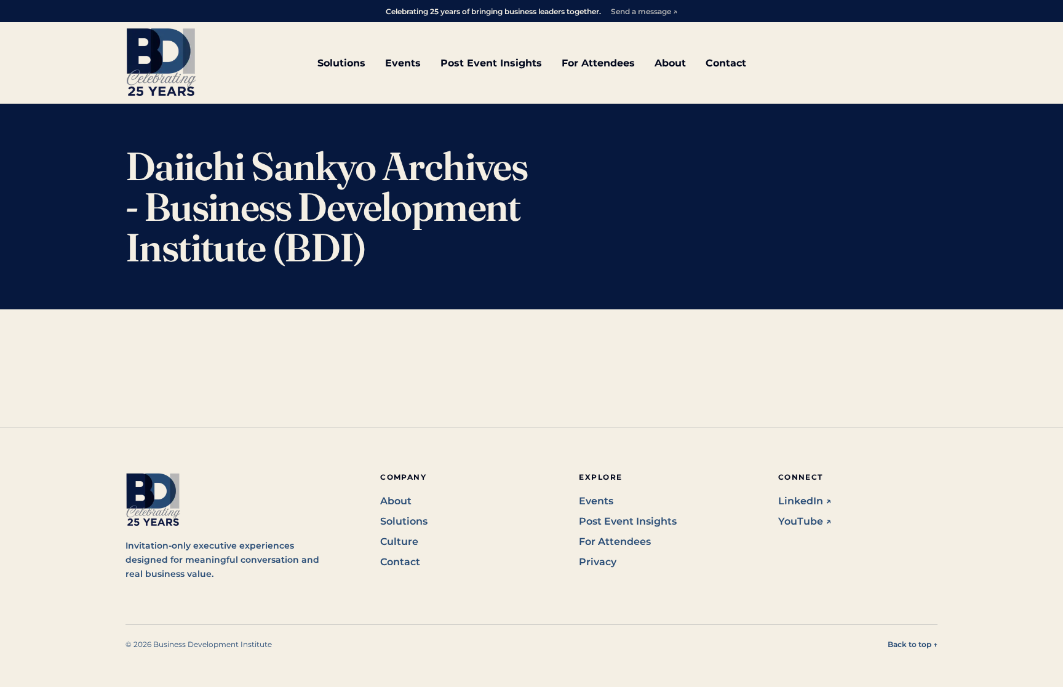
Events (403, 63)
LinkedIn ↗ (805, 501)
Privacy (597, 562)
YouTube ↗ (805, 521)
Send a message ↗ (644, 11)
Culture (399, 541)
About (670, 63)
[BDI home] (161, 62)
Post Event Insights (491, 63)
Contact (726, 63)
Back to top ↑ (913, 644)
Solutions (341, 63)
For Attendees (598, 63)
